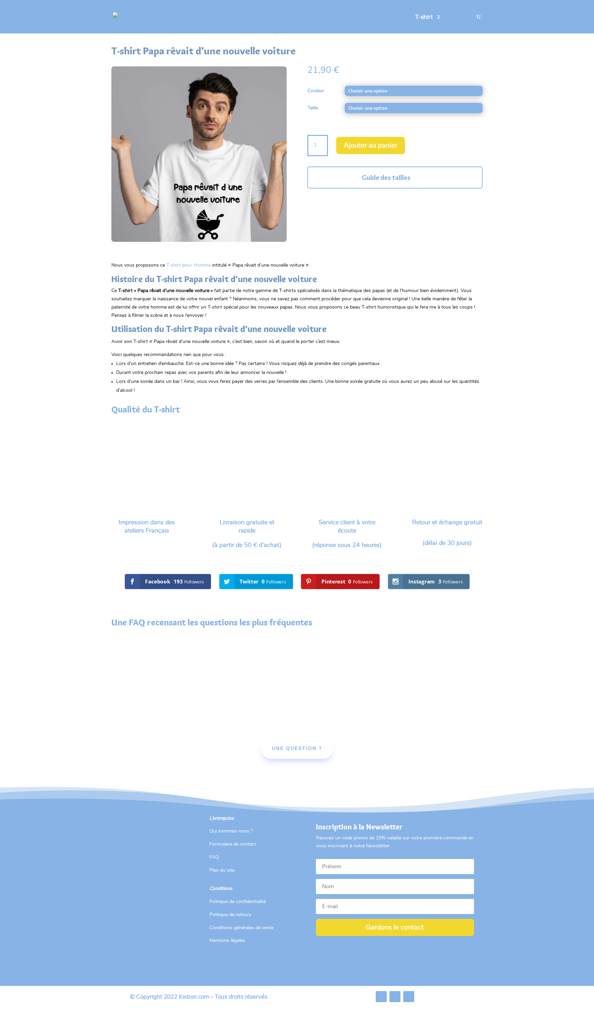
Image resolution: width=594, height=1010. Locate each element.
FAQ (214, 857)
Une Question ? (297, 748)
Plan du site (221, 870)
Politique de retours (230, 914)
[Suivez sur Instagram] (408, 996)
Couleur (316, 90)
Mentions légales (227, 940)
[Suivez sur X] (394, 996)
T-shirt (424, 17)
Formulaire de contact (232, 844)
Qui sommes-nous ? (231, 831)
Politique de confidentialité (237, 901)
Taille (313, 108)
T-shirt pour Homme (188, 265)
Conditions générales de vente (241, 927)
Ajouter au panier (370, 145)
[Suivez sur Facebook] (381, 996)
